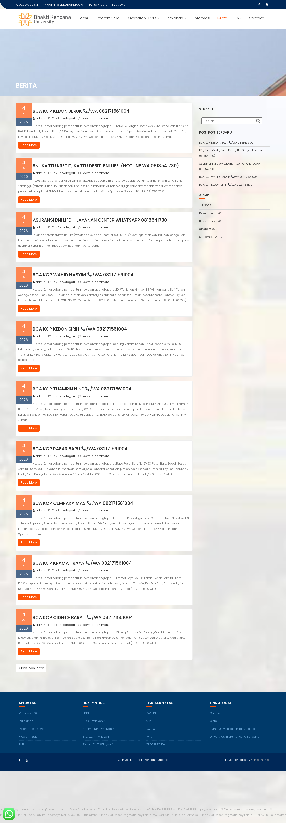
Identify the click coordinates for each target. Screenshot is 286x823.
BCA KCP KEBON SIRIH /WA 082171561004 (80, 329)
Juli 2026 (205, 205)
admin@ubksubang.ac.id (65, 4)
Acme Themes (260, 760)
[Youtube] (266, 4)
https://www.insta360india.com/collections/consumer (233, 809)
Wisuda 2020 (28, 713)
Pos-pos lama (32, 668)
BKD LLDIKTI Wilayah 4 (97, 736)
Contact (256, 18)
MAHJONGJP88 (160, 809)
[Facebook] (258, 4)
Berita (222, 18)
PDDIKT (87, 713)
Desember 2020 (210, 213)
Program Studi (108, 18)
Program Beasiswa (31, 729)
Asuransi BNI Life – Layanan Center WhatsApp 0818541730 (100, 220)
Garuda (215, 713)
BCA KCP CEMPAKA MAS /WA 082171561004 (83, 503)
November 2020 (210, 221)
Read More (29, 145)
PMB (238, 18)
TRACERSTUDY (155, 744)
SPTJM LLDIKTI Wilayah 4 (98, 729)
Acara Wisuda (108, 4)
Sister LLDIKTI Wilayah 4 (98, 744)
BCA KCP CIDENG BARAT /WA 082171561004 (83, 617)
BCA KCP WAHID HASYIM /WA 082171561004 (83, 275)
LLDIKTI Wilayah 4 (94, 721)
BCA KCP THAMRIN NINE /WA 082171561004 (82, 389)
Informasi (202, 18)
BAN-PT (151, 713)
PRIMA (150, 736)
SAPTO (150, 729)
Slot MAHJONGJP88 (183, 809)
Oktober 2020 (208, 229)
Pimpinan (175, 18)
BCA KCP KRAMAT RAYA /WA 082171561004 (82, 563)
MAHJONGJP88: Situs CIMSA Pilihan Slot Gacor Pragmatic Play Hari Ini (106, 815)
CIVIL (149, 721)
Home (83, 18)
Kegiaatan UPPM (142, 18)
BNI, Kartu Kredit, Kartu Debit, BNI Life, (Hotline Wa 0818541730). (106, 166)
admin (40, 118)
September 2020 (210, 237)
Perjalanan (26, 721)
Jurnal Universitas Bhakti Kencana (232, 729)
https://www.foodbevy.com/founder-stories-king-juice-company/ (105, 809)
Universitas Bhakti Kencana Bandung (234, 736)
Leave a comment (95, 118)
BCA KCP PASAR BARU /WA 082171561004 (80, 448)
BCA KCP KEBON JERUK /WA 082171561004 (81, 111)
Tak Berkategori (63, 118)
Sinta (213, 721)
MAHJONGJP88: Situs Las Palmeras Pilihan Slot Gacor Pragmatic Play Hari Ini (203, 815)
